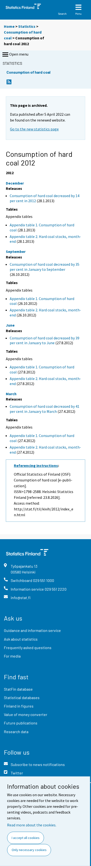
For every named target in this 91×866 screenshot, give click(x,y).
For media (12, 656)
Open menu (18, 54)
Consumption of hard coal (28, 72)
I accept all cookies (26, 838)
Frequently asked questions (27, 647)
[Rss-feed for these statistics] (9, 83)
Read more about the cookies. (31, 825)
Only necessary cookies (29, 850)
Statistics (26, 26)
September (15, 251)
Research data (16, 731)
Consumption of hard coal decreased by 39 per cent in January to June (44, 340)
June (10, 325)
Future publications (20, 723)
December (15, 183)
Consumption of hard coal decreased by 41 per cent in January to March (44, 409)
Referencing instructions (36, 465)
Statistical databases (22, 697)
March (11, 393)
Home (9, 26)
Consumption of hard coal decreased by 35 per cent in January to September (44, 267)
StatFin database (18, 689)
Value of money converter (25, 714)
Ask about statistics (21, 639)
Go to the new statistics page (34, 129)
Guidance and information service (32, 630)
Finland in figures (18, 706)
